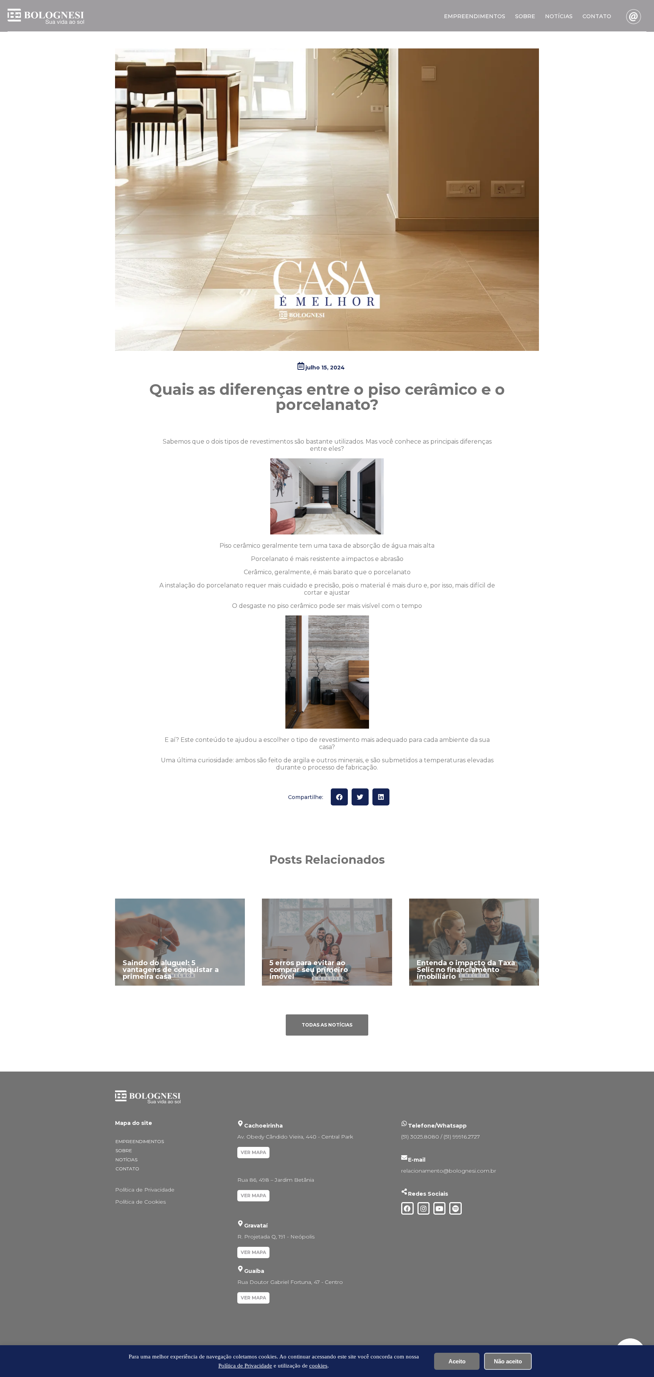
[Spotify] (455, 1208)
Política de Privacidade (144, 1189)
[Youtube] (439, 1208)
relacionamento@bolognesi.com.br (448, 1170)
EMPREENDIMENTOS (474, 16)
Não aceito (508, 1361)
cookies (318, 1366)
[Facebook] (407, 1208)
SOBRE (525, 16)
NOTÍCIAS (559, 16)
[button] (339, 796)
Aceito (457, 1361)
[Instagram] (423, 1208)
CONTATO (596, 16)
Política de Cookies (140, 1201)
